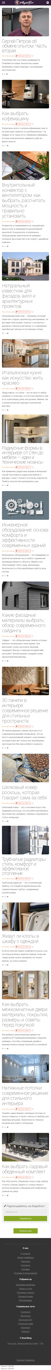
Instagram (25, 1327)
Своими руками (25, 1296)
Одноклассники (25, 1323)
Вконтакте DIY (25, 1320)
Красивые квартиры (25, 1285)
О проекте (25, 1253)
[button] (47, 3)
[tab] (25, 2)
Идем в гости (25, 1288)
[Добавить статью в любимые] (32, 56)
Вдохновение (25, 1300)
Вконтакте (25, 1316)
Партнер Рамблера (25, 1360)
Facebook (25, 1312)
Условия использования (25, 1273)
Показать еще (25, 1231)
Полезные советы (24, 56)
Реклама (25, 1269)
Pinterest (25, 1331)
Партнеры (25, 1261)
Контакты (25, 1265)
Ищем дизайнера (26, 1257)
